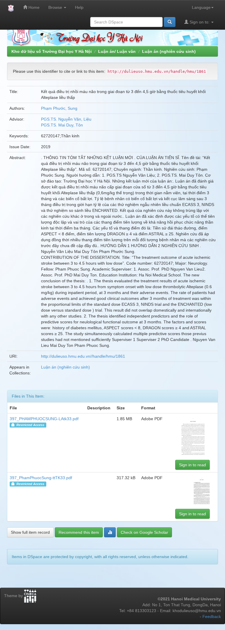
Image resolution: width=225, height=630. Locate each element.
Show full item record (30, 532)
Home (33, 7)
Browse (55, 7)
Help (79, 7)
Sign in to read (192, 464)
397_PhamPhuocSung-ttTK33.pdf (41, 477)
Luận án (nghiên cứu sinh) (169, 51)
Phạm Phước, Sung (59, 108)
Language (201, 7)
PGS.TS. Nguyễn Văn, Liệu (66, 119)
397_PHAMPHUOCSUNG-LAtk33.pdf (44, 418)
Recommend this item (79, 532)
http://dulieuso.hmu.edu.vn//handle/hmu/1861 (83, 356)
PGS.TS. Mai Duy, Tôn (62, 125)
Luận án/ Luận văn (117, 51)
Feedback (211, 616)
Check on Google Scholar (144, 532)
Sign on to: (199, 22)
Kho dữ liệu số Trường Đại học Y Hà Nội (51, 51)
